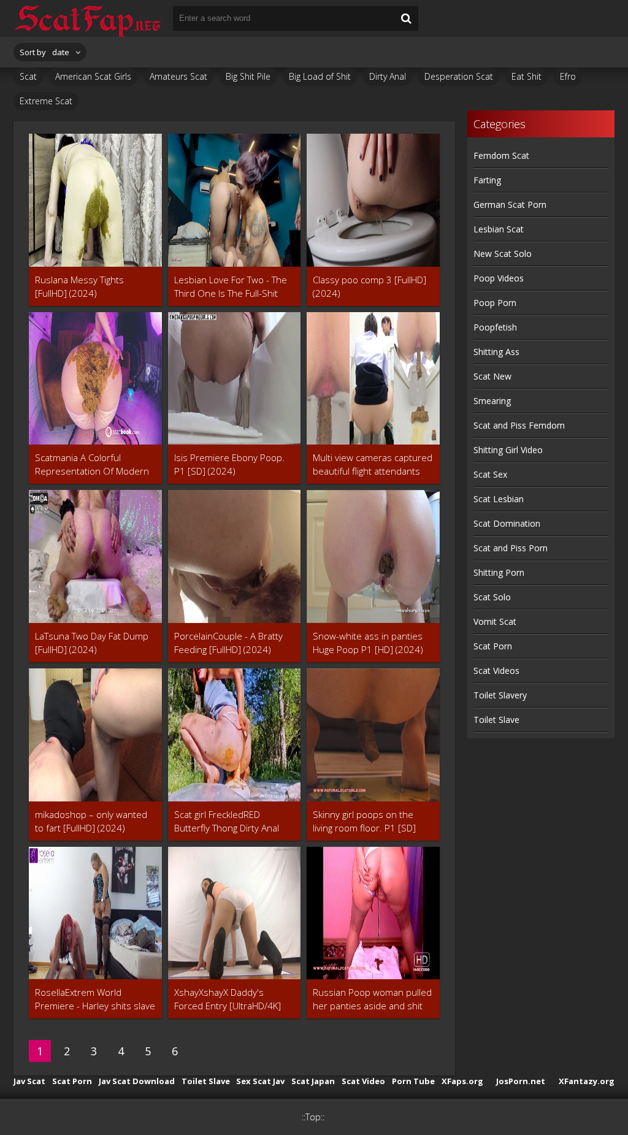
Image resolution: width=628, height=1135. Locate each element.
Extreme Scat (46, 101)
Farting (487, 180)
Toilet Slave (496, 719)
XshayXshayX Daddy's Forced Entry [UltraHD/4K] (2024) (227, 999)
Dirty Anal (387, 76)
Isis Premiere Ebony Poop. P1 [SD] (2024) (229, 464)
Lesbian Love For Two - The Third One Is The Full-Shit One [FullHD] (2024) (230, 286)
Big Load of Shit (320, 76)
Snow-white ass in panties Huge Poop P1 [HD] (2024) (368, 642)
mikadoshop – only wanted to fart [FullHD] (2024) (91, 821)
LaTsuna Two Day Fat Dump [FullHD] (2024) (91, 642)
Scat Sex (490, 474)
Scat (28, 76)
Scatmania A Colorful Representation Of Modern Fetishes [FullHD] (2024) (92, 464)
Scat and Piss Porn (510, 548)
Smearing (492, 401)
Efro (568, 76)
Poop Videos (498, 278)
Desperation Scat (458, 76)
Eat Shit (526, 76)
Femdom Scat (501, 155)
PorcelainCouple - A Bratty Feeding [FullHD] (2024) (228, 642)
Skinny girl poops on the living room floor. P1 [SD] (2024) (364, 821)
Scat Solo (492, 597)
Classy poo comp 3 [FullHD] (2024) (369, 286)
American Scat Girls (93, 76)
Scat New (492, 376)
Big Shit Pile (248, 76)
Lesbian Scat (498, 229)
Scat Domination (506, 523)
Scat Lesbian (498, 499)
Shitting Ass (496, 351)
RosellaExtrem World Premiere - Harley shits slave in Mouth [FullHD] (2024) (95, 999)
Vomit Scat (494, 621)
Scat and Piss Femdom (519, 425)
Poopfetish (495, 327)
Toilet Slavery (500, 695)
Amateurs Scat (178, 76)
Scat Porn (492, 646)
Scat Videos (496, 670)
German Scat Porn (509, 204)
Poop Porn (494, 302)
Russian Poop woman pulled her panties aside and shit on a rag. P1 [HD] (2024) (372, 999)
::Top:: (313, 1117)
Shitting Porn (498, 572)
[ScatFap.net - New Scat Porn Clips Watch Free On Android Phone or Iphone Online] (87, 18)
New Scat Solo (502, 253)
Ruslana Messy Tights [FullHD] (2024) (79, 286)
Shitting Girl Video (508, 450)
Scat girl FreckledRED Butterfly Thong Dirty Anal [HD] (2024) (226, 821)
